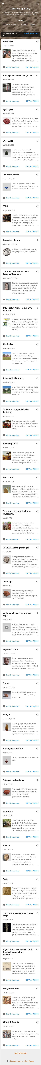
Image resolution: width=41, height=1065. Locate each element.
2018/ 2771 (8, 41)
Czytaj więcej (32, 67)
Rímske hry (8, 344)
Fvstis (5, 879)
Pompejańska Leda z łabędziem (18, 75)
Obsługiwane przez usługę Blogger (22, 1061)
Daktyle (6, 714)
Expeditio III (8, 811)
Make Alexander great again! (16, 547)
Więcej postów (20, 1053)
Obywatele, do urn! (11, 240)
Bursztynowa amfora (13, 748)
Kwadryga (7, 581)
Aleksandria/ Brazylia (13, 378)
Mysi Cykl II (8, 109)
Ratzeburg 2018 (10, 443)
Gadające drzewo (11, 988)
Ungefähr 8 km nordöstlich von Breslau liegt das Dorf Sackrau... (17, 952)
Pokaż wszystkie (31, 33)
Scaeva (6, 845)
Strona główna (10, 25)
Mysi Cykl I (8, 141)
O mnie (24, 25)
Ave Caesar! (8, 477)
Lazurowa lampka (11, 174)
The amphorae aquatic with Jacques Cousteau (16, 272)
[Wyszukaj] (38, 4)
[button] (37, 42)
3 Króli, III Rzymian (11, 1022)
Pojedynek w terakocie (13, 780)
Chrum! (6, 683)
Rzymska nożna (10, 649)
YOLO (5, 206)
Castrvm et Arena (21, 8)
